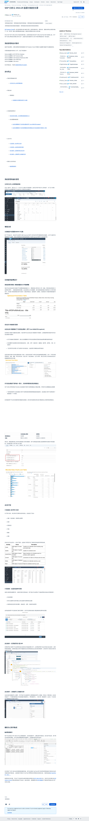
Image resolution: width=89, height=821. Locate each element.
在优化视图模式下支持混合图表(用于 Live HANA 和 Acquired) (27, 124)
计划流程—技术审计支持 (16, 143)
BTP (70, 40)
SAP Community (7, 5)
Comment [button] (52, 804)
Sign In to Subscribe (78, 8)
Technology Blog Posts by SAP (32, 5)
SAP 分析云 (7, 799)
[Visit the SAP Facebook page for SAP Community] (73, 818)
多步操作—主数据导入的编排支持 (18, 154)
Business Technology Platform (65, 45)
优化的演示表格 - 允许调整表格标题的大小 (20, 115)
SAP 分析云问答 (37, 778)
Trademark (34, 818)
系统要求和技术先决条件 (21, 64)
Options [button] (73, 10)
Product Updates (49, 23)
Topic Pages (59, 1)
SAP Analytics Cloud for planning (20, 23)
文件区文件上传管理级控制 (16, 83)
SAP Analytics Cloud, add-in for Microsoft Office (29, 25)
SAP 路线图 (40, 780)
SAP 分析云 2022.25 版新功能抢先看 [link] (45, 5)
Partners (43, 1)
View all (61, 92)
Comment (9, 812)
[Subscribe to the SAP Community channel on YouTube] (78, 818)
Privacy (8, 818)
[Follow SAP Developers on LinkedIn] (80, 818)
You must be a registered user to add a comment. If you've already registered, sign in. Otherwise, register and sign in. (29, 809)
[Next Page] (73, 46)
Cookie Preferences (46, 818)
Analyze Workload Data (78, 38)
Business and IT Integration (65, 42)
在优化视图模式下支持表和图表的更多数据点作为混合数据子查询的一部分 (30, 127)
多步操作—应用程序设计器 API (17, 150)
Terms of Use (14, 818)
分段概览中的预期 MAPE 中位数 (20, 100)
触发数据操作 (13, 166)
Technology (24, 5)
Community (13, 1)
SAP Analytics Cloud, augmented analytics (35, 23)
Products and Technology (22, 1)
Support (39, 818)
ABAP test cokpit (71, 36)
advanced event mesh (64, 38)
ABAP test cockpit (63, 36)
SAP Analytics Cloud (8, 23)
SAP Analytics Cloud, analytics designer (12, 25)
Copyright (20, 818)
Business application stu (76, 42)
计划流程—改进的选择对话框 (17, 147)
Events (47, 1)
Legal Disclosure (26, 818)
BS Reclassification (63, 40)
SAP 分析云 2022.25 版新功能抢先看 (21, 8)
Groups (31, 1)
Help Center (53, 1)
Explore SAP (76, 1)
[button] (79, 17)
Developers (36, 1)
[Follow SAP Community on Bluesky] (76, 818)
